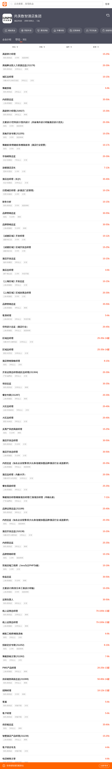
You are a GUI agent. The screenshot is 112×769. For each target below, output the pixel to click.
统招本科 (25, 58)
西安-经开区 (7, 353)
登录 (107, 4)
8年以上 (18, 308)
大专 (32, 80)
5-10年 (12, 217)
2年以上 (18, 92)
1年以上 (23, 535)
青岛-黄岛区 (7, 58)
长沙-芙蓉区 (7, 160)
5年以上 (18, 331)
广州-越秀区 (7, 376)
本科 (26, 69)
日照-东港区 (7, 194)
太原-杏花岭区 (8, 410)
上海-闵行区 (7, 319)
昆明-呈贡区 (7, 171)
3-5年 (17, 58)
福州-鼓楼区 (7, 262)
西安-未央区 (7, 421)
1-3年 (17, 171)
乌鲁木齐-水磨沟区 (10, 342)
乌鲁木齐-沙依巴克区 (11, 80)
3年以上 (24, 80)
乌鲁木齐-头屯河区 (10, 478)
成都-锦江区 (7, 240)
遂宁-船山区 (7, 274)
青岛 (5, 126)
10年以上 (18, 69)
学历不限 (25, 274)
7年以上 (18, 160)
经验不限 (18, 706)
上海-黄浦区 (7, 103)
